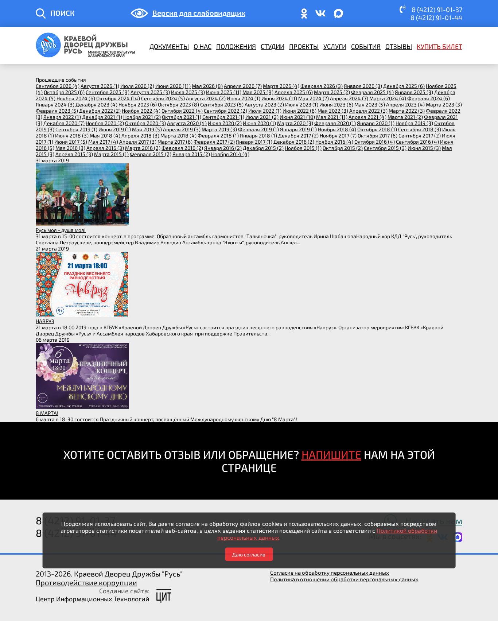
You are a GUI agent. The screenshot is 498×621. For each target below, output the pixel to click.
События (366, 46)
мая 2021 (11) (331, 117)
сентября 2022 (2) (225, 111)
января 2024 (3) (55, 104)
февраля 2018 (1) (218, 135)
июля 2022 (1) (264, 111)
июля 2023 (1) (301, 104)
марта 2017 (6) (174, 142)
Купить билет (439, 46)
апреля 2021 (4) (367, 117)
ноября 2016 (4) (334, 142)
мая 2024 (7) (313, 98)
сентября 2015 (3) (385, 148)
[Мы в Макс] (338, 16)
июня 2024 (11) (279, 98)
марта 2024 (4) (387, 98)
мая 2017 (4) (103, 142)
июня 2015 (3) (424, 148)
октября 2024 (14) (118, 98)
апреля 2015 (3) (74, 154)
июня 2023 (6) (336, 104)
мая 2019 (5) (147, 129)
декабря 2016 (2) (293, 142)
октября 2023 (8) (178, 104)
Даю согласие (248, 554)
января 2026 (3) (363, 86)
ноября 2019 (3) (414, 123)
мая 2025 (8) (257, 92)
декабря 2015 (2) (263, 148)
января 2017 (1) (254, 142)
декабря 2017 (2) (298, 135)
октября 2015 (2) (343, 148)
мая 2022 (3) (333, 111)
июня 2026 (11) (173, 86)
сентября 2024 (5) (163, 98)
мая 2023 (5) (369, 104)
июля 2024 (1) (243, 98)
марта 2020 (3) (295, 123)
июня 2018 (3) (72, 135)
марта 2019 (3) (219, 129)
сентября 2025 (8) (107, 92)
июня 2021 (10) (297, 117)
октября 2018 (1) (377, 129)
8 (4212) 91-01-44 (436, 17)
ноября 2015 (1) (303, 148)
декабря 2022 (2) (100, 111)
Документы (169, 46)
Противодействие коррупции (86, 582)
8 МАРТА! (47, 413)
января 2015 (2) (191, 154)
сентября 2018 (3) (419, 129)
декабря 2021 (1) (102, 117)
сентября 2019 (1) (76, 129)
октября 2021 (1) (181, 117)
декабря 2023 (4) (96, 104)
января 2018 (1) (258, 135)
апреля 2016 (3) (105, 148)
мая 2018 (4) (105, 135)
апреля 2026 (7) (243, 86)
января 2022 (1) (62, 117)
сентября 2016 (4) (417, 142)
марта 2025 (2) (332, 92)
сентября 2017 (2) (419, 135)
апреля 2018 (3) (140, 135)
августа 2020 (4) (187, 123)
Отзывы (398, 46)
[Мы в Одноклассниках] (304, 16)
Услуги (334, 46)
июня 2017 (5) (70, 142)
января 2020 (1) (375, 123)
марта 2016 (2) (142, 148)
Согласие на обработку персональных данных (329, 572)
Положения (236, 46)
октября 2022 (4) (182, 111)
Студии (272, 46)
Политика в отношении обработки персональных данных (344, 579)
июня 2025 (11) (223, 92)
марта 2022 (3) (407, 111)
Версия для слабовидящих (198, 12)
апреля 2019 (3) (182, 129)
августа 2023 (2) (264, 104)
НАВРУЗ (45, 321)
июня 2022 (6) (299, 111)
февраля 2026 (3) (321, 86)
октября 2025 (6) (64, 92)
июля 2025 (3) (188, 92)
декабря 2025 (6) (404, 86)
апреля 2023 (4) (405, 104)
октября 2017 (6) (377, 135)
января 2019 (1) (298, 129)
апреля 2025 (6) (294, 92)
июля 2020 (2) (225, 123)
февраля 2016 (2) (182, 148)
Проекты (304, 46)
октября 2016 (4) (374, 142)
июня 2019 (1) (114, 129)
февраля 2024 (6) (428, 98)
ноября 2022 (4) (141, 111)
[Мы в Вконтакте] (320, 16)
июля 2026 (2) (137, 86)
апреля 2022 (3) (368, 111)
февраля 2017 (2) (214, 142)
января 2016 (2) (223, 148)
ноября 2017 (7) (338, 135)
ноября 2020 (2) (105, 123)
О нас (202, 46)
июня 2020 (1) (259, 123)
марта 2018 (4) (178, 135)
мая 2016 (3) (70, 148)
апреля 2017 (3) (137, 142)
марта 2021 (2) (405, 117)
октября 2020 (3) (145, 123)
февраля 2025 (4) (372, 92)
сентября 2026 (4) (57, 86)
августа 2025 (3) (150, 92)
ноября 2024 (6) (76, 98)
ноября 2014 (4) (230, 154)
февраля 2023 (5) (57, 111)
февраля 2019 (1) (258, 129)
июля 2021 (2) (262, 117)
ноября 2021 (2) (142, 117)
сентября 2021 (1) (223, 117)
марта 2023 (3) (444, 104)
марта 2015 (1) (111, 154)
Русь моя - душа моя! (61, 230)
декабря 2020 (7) (64, 123)
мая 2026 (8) (207, 86)
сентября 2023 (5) (222, 104)
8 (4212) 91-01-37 (437, 9)
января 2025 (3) (414, 92)
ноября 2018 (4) (337, 129)
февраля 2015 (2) (150, 154)
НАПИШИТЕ (331, 454)
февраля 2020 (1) (335, 123)
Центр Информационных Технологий (92, 599)
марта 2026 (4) (281, 86)
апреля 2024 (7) (349, 98)
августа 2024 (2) (206, 98)
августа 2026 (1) (100, 86)
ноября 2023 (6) (137, 104)
